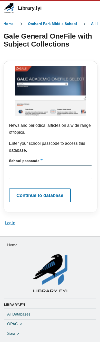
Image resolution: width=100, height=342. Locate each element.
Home (9, 24)
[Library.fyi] (9, 8)
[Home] (50, 273)
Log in (10, 223)
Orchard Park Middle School (52, 24)
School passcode (24, 161)
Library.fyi (30, 8)
